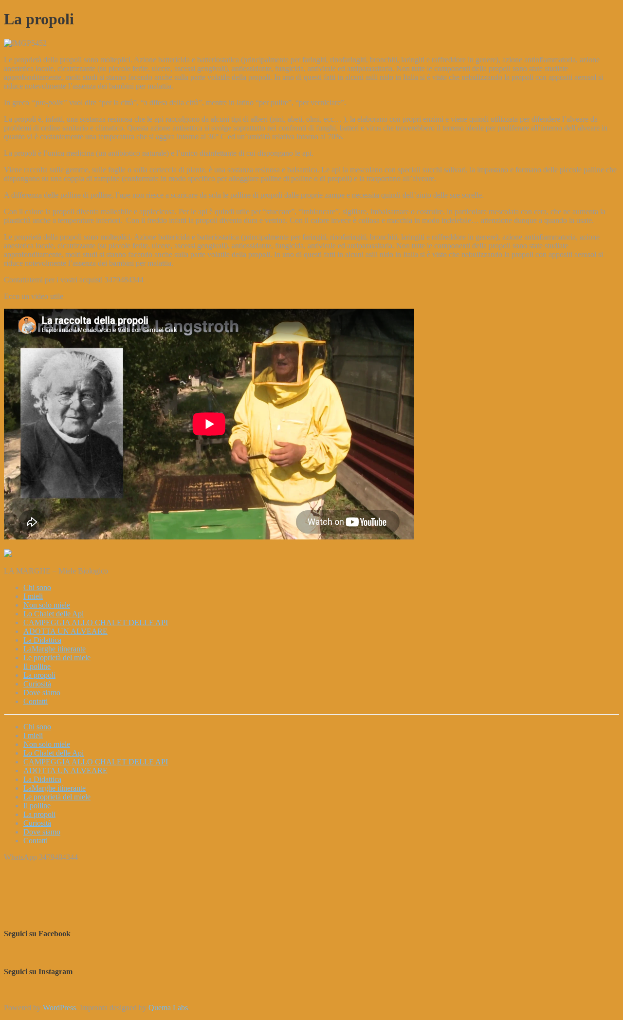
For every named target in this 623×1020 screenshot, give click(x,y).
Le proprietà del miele (57, 797)
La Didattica (42, 779)
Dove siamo (41, 832)
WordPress (59, 1007)
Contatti (35, 840)
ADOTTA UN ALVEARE (65, 770)
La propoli (39, 814)
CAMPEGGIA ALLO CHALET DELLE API (95, 762)
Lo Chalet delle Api (53, 753)
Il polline (37, 805)
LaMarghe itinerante (54, 788)
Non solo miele (46, 744)
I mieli (33, 735)
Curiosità (37, 823)
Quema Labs (168, 1007)
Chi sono (37, 727)
